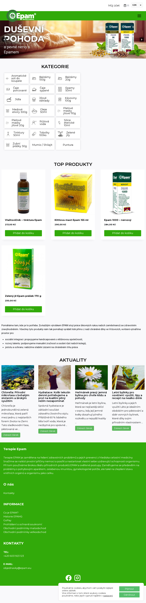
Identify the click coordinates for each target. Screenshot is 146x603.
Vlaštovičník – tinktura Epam (23, 220)
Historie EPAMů (12, 516)
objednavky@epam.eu (17, 568)
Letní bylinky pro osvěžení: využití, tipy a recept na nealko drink (127, 395)
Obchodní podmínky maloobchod (24, 528)
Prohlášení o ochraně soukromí (22, 524)
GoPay (7, 520)
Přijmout (129, 589)
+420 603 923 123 (13, 555)
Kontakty (8, 493)
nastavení (108, 595)
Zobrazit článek (10, 435)
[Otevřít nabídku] (139, 16)
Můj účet (114, 5)
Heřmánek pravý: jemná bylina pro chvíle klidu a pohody (91, 395)
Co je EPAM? (10, 512)
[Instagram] (77, 577)
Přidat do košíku (23, 233)
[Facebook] (68, 577)
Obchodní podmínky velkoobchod (24, 532)
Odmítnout (129, 595)
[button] (73, 39)
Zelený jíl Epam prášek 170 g (23, 296)
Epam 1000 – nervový (117, 220)
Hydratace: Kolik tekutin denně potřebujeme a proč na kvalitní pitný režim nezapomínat (54, 396)
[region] (73, 39)
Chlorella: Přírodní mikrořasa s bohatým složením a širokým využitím (15, 396)
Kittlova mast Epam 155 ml (71, 220)
